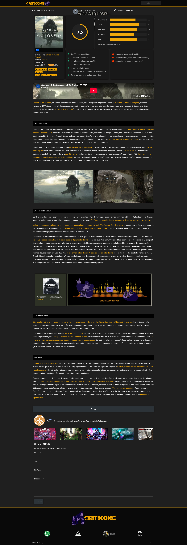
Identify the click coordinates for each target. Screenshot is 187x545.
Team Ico (38, 57)
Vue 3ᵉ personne (51, 75)
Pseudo (37, 452)
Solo (42, 75)
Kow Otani (40, 299)
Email (36, 461)
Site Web (37, 470)
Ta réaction (39, 479)
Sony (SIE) (46, 60)
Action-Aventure (41, 69)
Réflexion (39, 72)
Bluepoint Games (52, 55)
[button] (89, 201)
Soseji (49, 419)
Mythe (38, 75)
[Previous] (37, 434)
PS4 (37, 50)
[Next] (150, 434)
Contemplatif (52, 69)
